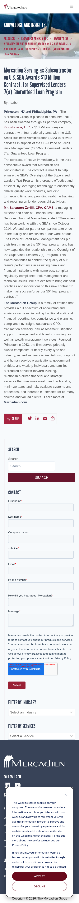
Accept (39, 876)
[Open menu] (71, 7)
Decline (39, 886)
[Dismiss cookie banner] (65, 795)
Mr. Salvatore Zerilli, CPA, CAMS (28, 208)
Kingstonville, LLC (17, 127)
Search (13, 459)
